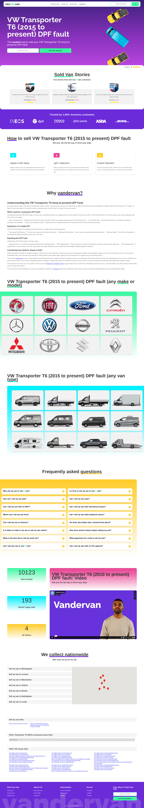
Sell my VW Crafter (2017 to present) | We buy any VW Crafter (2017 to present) (71, 759)
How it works (37, 793)
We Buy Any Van (55, 4)
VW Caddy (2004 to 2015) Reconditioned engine (21, 769)
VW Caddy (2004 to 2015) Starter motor (61, 769)
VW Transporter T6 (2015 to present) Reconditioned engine (66, 760)
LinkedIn (89, 793)
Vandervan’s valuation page (55, 263)
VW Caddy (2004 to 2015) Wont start (60, 768)
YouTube (89, 795)
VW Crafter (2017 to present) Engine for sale (104, 756)
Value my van (10, 795)
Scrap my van (10, 793)
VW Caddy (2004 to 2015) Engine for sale (104, 768)
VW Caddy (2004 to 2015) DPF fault (17, 771)
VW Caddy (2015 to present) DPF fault (103, 766)
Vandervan (19, 258)
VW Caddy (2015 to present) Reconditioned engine (106, 765)
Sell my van (10, 790)
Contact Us (82, 4)
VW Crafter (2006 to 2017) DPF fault (102, 754)
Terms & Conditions (65, 790)
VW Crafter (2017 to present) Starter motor (62, 757)
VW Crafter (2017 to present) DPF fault (18, 759)
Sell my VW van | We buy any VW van (18, 723)
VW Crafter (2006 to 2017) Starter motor (18, 754)
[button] (39, 669)
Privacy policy (64, 793)
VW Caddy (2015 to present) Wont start (18, 765)
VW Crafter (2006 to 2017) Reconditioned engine (106, 753)
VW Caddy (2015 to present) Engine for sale (62, 765)
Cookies (62, 795)
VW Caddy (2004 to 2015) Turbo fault (103, 769)
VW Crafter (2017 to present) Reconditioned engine (21, 757)
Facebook (89, 790)
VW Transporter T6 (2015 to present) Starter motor (106, 760)
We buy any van (38, 790)
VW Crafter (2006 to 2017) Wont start (18, 753)
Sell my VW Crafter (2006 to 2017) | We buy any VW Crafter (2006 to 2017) (27, 756)
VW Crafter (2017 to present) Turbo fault (103, 757)
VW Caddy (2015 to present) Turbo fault (61, 766)
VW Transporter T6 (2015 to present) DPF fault (63, 762)
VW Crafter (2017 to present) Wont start (61, 756)
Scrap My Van (73, 4)
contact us (56, 269)
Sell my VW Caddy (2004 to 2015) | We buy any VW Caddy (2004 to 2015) (70, 771)
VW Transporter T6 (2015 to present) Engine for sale (21, 760)
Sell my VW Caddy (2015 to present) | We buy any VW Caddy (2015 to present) (28, 768)
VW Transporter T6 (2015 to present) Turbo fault (20, 762)
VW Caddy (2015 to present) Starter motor (19, 766)
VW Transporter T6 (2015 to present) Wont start (105, 759)
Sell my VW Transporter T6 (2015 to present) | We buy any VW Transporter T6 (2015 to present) (39, 725)
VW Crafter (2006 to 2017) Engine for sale (62, 753)
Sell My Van (65, 4)
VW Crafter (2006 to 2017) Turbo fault (61, 754)
